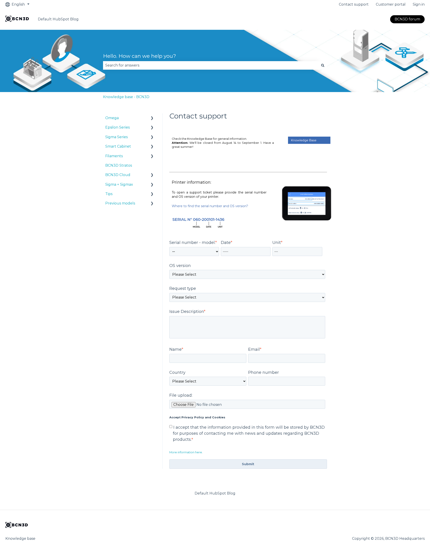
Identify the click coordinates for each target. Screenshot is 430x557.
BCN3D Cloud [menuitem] (117, 175)
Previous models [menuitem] (120, 203)
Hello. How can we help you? (139, 56)
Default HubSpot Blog (58, 19)
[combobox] (210, 65)
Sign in (419, 4)
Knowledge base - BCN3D (126, 97)
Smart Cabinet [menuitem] (118, 146)
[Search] (322, 65)
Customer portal (391, 4)
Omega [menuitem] (112, 118)
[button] (152, 118)
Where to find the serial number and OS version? (210, 206)
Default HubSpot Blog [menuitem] (215, 493)
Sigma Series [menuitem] (116, 137)
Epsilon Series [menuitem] (117, 127)
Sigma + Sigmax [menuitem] (119, 184)
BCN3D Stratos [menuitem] (118, 165)
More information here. (186, 452)
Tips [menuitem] (108, 194)
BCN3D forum (407, 19)
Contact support (354, 4)
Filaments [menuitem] (114, 156)
